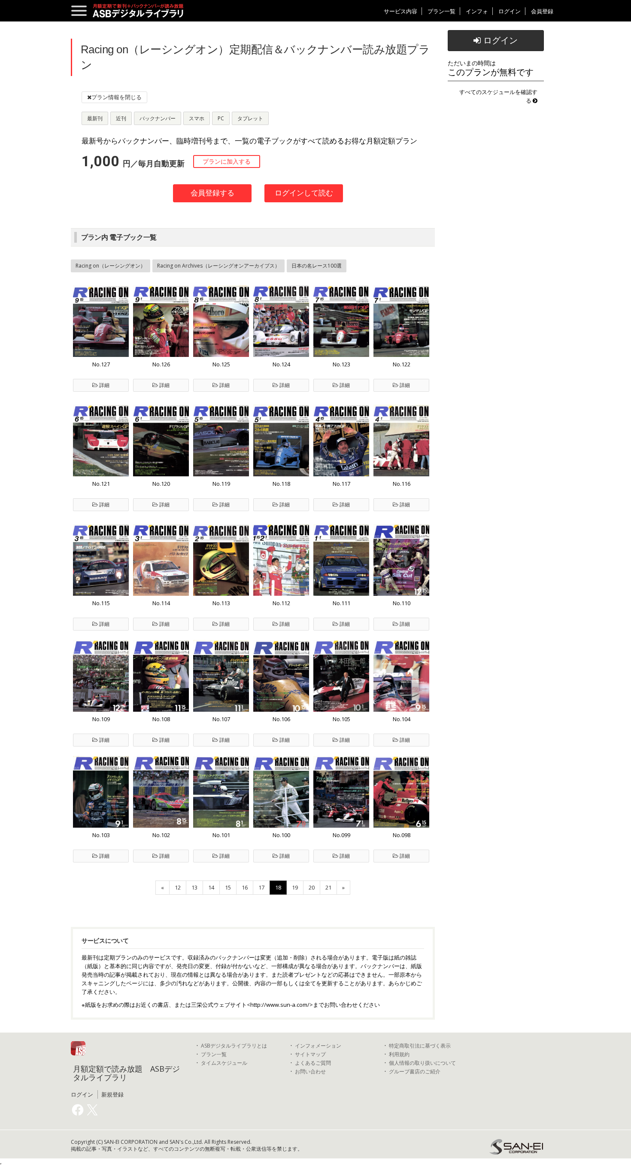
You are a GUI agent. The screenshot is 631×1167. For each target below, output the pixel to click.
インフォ (477, 11)
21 (328, 887)
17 (261, 887)
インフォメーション (318, 1045)
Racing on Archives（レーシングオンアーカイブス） (218, 265)
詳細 (103, 385)
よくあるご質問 (313, 1062)
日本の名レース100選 (316, 265)
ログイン (509, 11)
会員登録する (212, 193)
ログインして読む (304, 193)
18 (278, 887)
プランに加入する (227, 161)
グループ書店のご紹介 (414, 1071)
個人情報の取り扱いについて (422, 1062)
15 (228, 887)
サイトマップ (310, 1054)
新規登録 (112, 1094)
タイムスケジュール (224, 1062)
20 (312, 887)
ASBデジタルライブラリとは (234, 1045)
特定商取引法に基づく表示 (420, 1045)
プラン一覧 (441, 11)
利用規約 (399, 1054)
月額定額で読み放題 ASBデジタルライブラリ (126, 1072)
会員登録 (542, 11)
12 (178, 887)
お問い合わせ (310, 1071)
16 (245, 887)
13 (194, 887)
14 (211, 887)
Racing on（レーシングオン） (111, 265)
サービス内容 (400, 11)
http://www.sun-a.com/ (279, 1005)
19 (295, 887)
